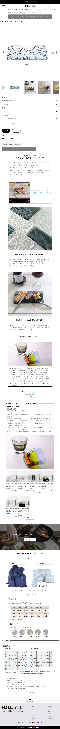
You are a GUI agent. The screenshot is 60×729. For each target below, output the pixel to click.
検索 (33, 706)
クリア (6, 130)
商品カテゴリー (36, 709)
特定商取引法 (51, 718)
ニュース (34, 713)
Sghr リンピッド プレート (36, 9)
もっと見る (30, 520)
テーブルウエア (18, 12)
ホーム (3, 9)
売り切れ (18, 149)
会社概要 (50, 706)
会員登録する (30, 539)
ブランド (34, 711)
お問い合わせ (30, 692)
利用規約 (50, 716)
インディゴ (16, 130)
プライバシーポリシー (53, 713)
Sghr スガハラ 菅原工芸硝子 (21, 9)
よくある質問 (35, 716)
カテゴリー (9, 12)
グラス (25, 12)
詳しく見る (30, 594)
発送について (51, 709)
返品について (51, 711)
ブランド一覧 (10, 9)
